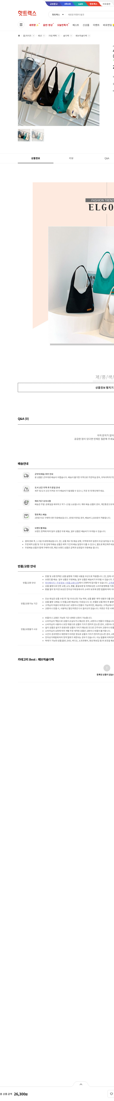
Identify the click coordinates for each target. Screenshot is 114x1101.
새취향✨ (34, 25)
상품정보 (35, 158)
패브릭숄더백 (81, 35)
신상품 (86, 25)
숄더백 (66, 35)
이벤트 (96, 25)
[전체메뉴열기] (21, 24)
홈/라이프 (27, 35)
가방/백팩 (52, 35)
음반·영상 (48, 25)
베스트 (76, 25)
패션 (40, 35)
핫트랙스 (56, 14)
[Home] (19, 35)
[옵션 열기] (81, 1084)
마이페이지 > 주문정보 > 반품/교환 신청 (62, 582)
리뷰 (71, 158)
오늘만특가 (62, 25)
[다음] (100, 86)
